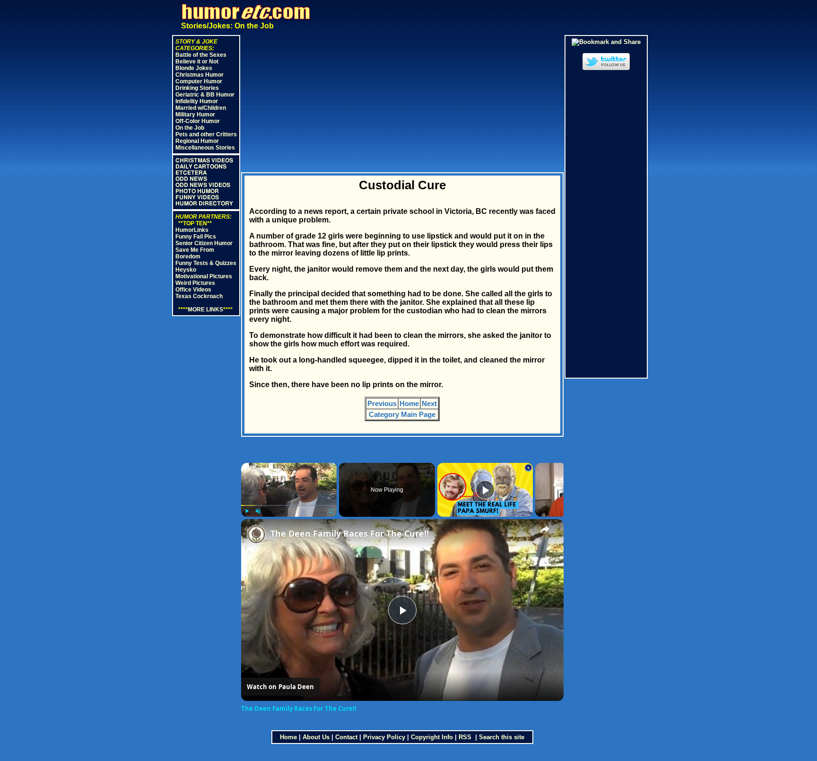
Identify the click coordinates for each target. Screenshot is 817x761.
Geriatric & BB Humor (205, 94)
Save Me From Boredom (194, 253)
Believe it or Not (196, 61)
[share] (544, 529)
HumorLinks (192, 230)
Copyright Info (432, 737)
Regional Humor (197, 141)
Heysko (185, 269)
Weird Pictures (195, 283)
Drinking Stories (197, 88)
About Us (316, 737)
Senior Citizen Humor (204, 243)
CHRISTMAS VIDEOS (204, 160)
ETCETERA (191, 173)
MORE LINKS (205, 309)
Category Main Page (402, 414)
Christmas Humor (199, 74)
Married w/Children (200, 108)
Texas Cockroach (199, 296)
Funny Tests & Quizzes (205, 263)
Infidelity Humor (196, 101)
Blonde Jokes (193, 68)
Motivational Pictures (203, 276)
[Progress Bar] (289, 505)
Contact (346, 737)
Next (429, 403)
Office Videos (193, 289)
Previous (382, 403)
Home (409, 403)
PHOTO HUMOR (197, 191)
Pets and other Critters (206, 134)
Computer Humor (198, 81)
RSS (466, 737)
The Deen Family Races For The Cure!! (349, 533)
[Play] (246, 511)
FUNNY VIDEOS (197, 197)
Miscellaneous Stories (205, 147)
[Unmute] (258, 511)
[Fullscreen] (331, 511)
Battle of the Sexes (200, 55)
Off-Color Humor (197, 121)
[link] (256, 534)
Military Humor (195, 114)
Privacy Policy (384, 737)
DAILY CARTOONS (200, 166)
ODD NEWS (191, 179)
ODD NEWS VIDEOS (202, 185)
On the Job (189, 127)
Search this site (501, 737)
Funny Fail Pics (195, 236)
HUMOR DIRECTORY (204, 203)
